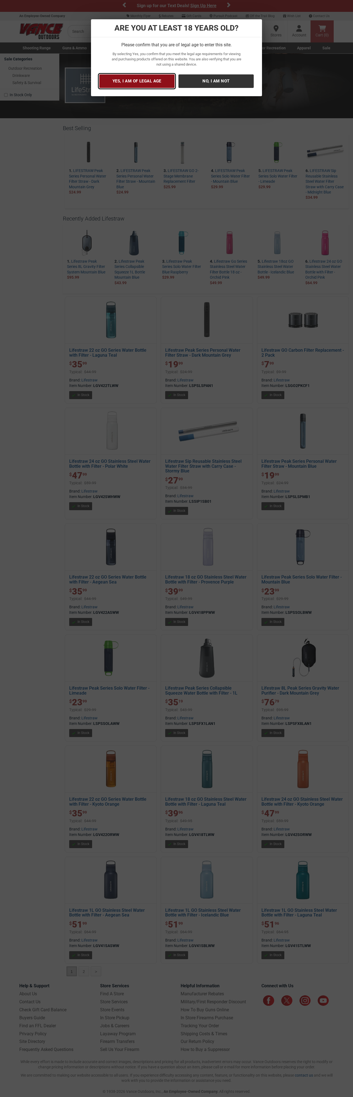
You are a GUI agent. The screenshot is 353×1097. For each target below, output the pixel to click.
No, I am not (215, 81)
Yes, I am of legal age (137, 81)
